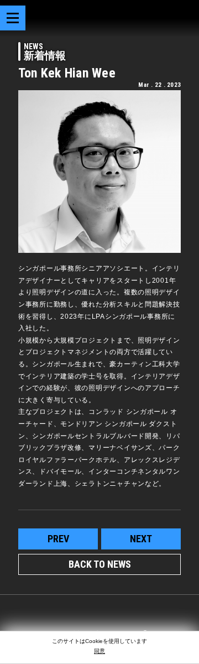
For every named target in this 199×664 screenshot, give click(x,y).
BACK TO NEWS (100, 564)
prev (58, 538)
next (141, 538)
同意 (99, 651)
